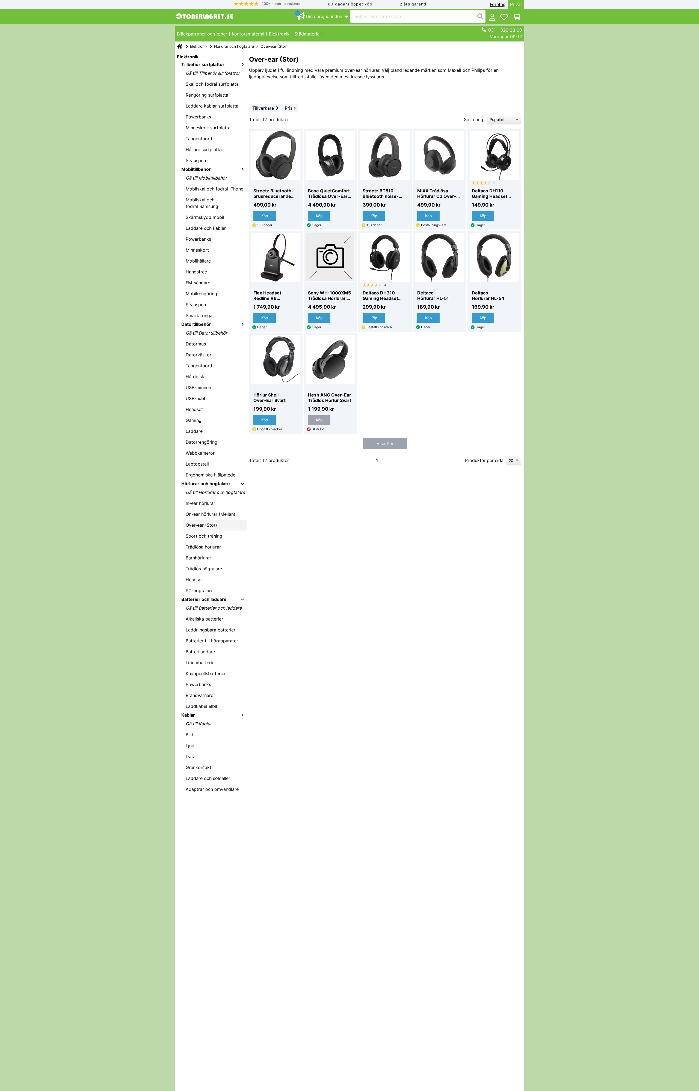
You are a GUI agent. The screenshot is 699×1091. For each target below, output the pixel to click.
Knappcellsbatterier (206, 673)
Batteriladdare (200, 651)
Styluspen (196, 160)
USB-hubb (196, 398)
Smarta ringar (200, 315)
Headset (194, 409)
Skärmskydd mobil (205, 217)
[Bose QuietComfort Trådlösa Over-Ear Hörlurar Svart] (330, 155)
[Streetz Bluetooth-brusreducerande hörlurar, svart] (275, 155)
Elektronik (199, 46)
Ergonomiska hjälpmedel (211, 475)
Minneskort (197, 250)
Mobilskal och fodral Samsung (202, 203)
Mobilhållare (198, 261)
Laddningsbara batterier (210, 630)
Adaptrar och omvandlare (212, 789)
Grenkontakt (198, 767)
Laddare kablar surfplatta (212, 106)
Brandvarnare (199, 695)
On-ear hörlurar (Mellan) (210, 514)
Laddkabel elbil (201, 706)
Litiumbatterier (201, 662)
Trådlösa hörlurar (203, 547)
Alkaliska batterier (204, 619)
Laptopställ (197, 464)
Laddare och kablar (206, 228)
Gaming (194, 420)
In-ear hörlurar (200, 503)
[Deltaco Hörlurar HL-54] (494, 257)
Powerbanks (198, 117)
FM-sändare (198, 282)
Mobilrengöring (201, 293)
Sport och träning (204, 536)
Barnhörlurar (198, 558)
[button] (267, 3)
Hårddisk (195, 376)
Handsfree (196, 272)
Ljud (190, 745)
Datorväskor (198, 354)
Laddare (194, 431)
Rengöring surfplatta (207, 95)
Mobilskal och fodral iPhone (214, 189)
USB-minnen (198, 387)
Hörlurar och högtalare (234, 46)
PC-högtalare (199, 590)
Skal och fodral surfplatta (212, 84)
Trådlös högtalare (204, 568)
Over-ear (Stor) (201, 525)
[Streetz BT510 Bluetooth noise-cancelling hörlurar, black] (385, 155)
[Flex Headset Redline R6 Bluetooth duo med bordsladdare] (275, 257)
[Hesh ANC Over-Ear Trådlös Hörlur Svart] (330, 359)
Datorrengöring (201, 442)
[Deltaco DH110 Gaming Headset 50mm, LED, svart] (494, 155)
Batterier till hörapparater (212, 640)
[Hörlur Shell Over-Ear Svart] (275, 359)
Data (191, 756)
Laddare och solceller (208, 778)
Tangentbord (199, 138)
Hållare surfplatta (204, 149)
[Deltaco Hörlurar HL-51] (439, 257)
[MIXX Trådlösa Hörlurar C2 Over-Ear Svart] (439, 155)
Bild (189, 734)
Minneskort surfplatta (208, 127)
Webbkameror (200, 453)
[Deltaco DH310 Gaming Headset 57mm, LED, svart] (385, 257)
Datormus (196, 344)
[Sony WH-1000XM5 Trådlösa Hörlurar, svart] (330, 257)
